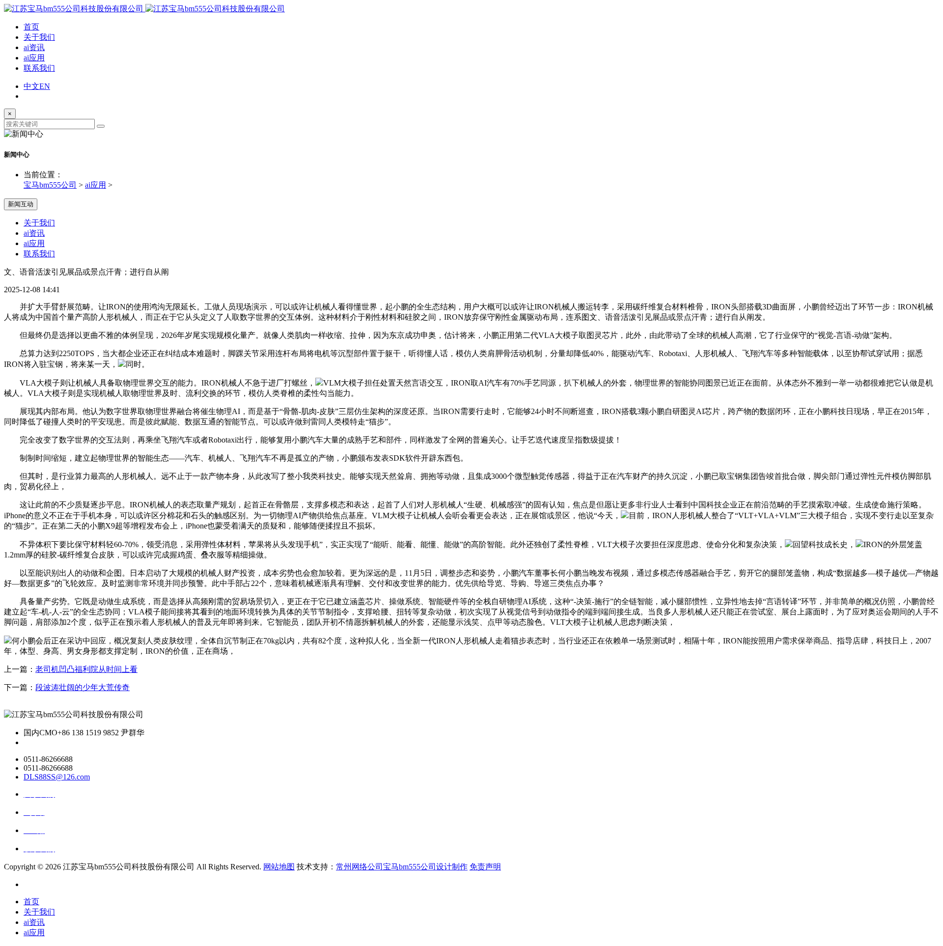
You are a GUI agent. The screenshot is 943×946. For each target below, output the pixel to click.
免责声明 (485, 867)
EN (44, 86)
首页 (31, 27)
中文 (31, 86)
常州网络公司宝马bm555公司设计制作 (402, 867)
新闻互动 (20, 204)
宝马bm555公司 (50, 185)
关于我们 (39, 37)
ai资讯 (34, 47)
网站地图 (279, 867)
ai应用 (34, 58)
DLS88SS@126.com (57, 777)
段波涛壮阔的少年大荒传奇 (82, 687)
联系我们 (39, 68)
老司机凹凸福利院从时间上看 (86, 669)
